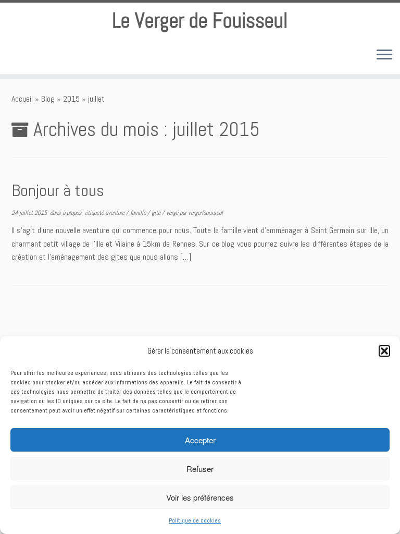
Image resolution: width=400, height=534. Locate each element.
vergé (173, 213)
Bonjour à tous (57, 190)
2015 (71, 98)
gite (157, 213)
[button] (384, 351)
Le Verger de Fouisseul (200, 20)
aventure (115, 213)
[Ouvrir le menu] (384, 55)
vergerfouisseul (205, 213)
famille (138, 213)
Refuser (200, 468)
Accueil (22, 98)
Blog (48, 98)
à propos (73, 213)
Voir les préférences (200, 497)
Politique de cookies (195, 520)
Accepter (200, 439)
